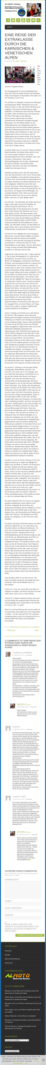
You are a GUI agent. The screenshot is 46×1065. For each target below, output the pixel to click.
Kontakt (7, 955)
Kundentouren (24, 627)
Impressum (9, 963)
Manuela (24, 61)
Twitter (13, 20)
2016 (12, 627)
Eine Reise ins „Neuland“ (27, 1016)
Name (8, 901)
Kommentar (11, 880)
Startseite (8, 951)
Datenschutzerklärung (12, 959)
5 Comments (35, 627)
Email (33, 20)
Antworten (29, 655)
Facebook (8, 20)
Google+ (18, 20)
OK (26, 1063)
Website (9, 915)
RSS (28, 20)
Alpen (17, 627)
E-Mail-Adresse (13, 908)
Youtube (23, 20)
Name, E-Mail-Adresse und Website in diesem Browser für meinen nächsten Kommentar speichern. (21, 927)
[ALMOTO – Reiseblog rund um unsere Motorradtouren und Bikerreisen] (23, 16)
